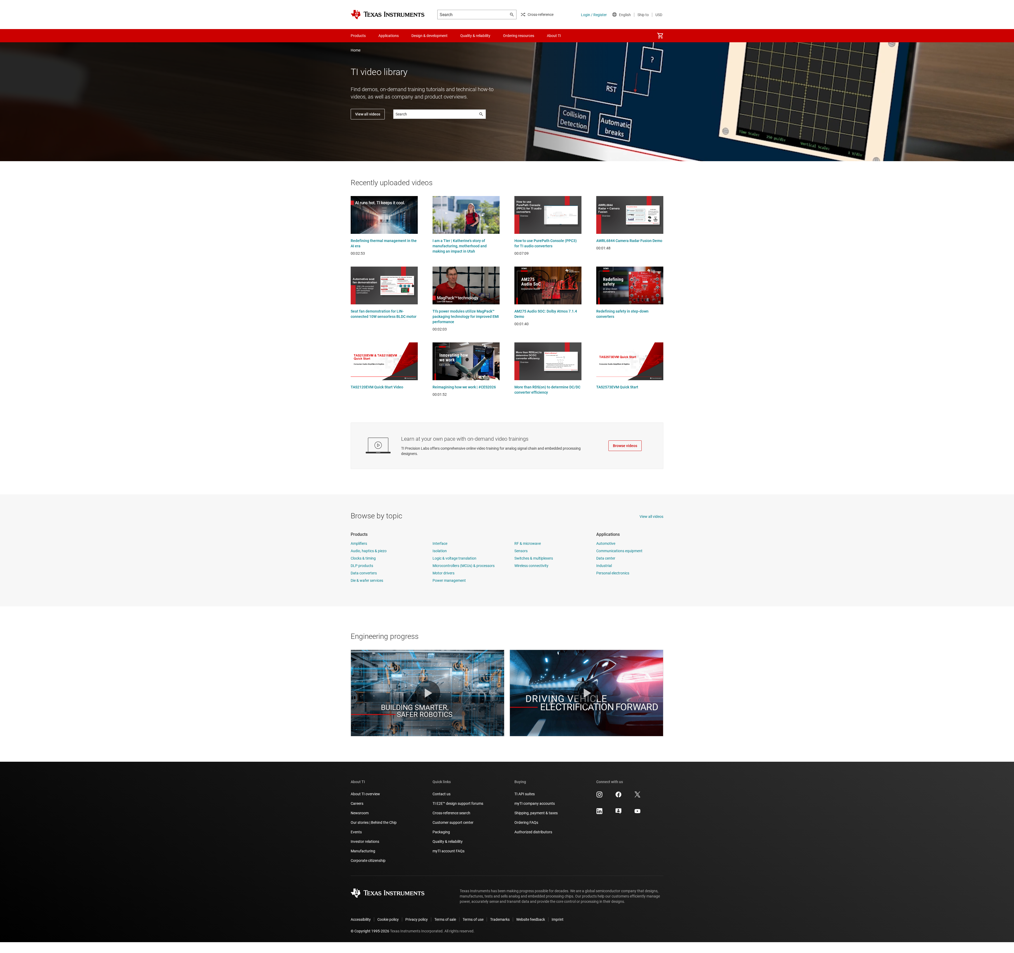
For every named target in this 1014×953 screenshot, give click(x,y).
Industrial (604, 566)
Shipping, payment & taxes (536, 813)
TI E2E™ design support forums (458, 803)
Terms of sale (445, 919)
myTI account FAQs (448, 851)
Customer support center (453, 822)
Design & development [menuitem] (429, 36)
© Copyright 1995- (370, 931)
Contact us (441, 794)
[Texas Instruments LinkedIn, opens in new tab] (599, 813)
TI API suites (524, 794)
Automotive (605, 543)
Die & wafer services (367, 580)
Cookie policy (388, 919)
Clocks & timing (363, 558)
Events (356, 832)
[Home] (388, 14)
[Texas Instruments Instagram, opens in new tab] (599, 796)
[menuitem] (660, 35)
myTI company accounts (534, 803)
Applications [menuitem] (388, 36)
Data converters (364, 573)
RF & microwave (527, 543)
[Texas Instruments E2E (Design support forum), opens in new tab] (618, 813)
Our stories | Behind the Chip (374, 822)
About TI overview (365, 794)
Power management (449, 580)
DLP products (362, 566)
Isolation (440, 551)
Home (355, 50)
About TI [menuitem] (554, 36)
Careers (357, 803)
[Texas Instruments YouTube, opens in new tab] (637, 813)
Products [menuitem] (358, 36)
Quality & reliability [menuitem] (475, 36)
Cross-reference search (451, 813)
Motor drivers (443, 573)
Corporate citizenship (368, 860)
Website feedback (530, 919)
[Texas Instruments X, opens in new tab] (637, 796)
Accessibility (361, 919)
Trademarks (500, 919)
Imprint (558, 919)
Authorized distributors (533, 832)
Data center (605, 558)
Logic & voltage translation (454, 558)
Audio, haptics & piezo (369, 551)
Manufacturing (363, 851)
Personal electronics (612, 573)
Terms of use (473, 919)
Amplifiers (359, 543)
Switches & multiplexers (533, 558)
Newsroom (360, 813)
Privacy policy (416, 919)
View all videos (367, 114)
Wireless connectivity (531, 566)
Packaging (441, 832)
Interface (440, 543)
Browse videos (625, 446)
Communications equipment (619, 551)
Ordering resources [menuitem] (518, 36)
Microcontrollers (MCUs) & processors (464, 566)
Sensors (521, 551)
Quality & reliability (448, 841)
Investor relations (365, 841)
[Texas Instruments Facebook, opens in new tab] (618, 796)
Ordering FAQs (526, 822)
